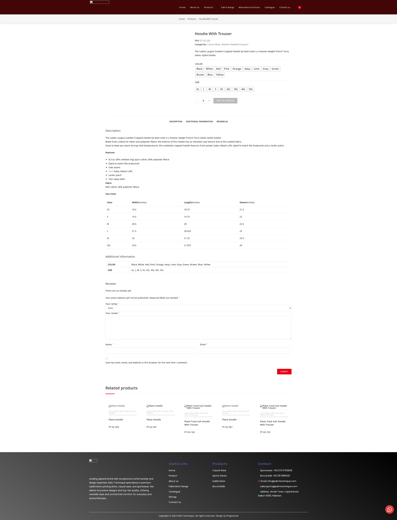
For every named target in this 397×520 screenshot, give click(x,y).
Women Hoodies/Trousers (235, 44)
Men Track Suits (201, 413)
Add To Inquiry (225, 100)
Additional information (199, 121)
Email (204, 344)
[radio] (199, 69)
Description (175, 121)
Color (199, 63)
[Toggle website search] (307, 7)
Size (197, 82)
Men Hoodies (125, 411)
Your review (112, 313)
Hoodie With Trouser (208, 19)
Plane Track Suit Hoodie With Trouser (197, 423)
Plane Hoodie (116, 419)
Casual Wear (213, 44)
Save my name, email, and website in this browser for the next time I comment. (146, 362)
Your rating (112, 304)
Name (109, 344)
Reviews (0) (222, 121)
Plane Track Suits (191, 415)
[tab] (176, 121)
